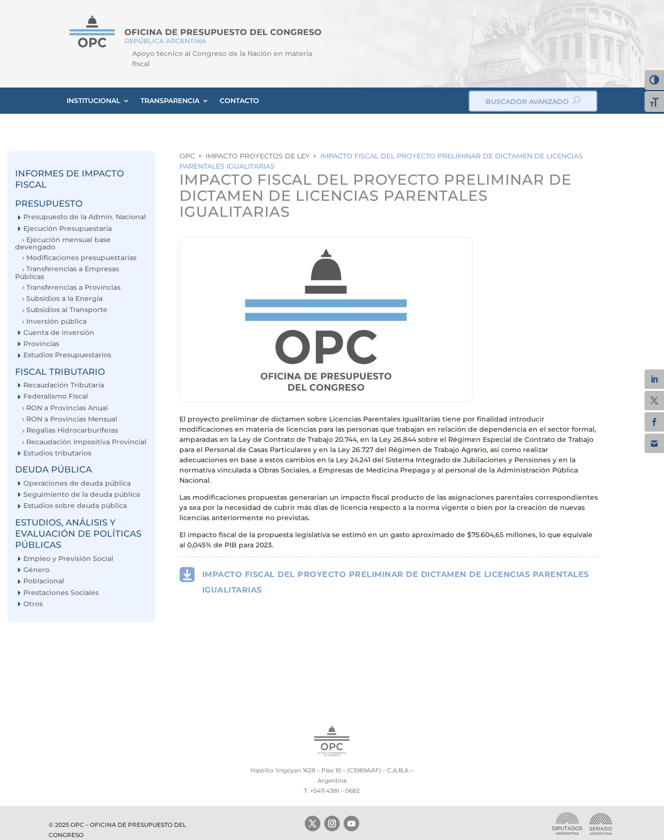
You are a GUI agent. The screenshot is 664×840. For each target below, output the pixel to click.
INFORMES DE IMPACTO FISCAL (69, 179)
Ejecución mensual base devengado (63, 243)
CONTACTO (239, 100)
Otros (33, 604)
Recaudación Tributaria (63, 385)
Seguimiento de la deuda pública (81, 494)
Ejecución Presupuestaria (67, 228)
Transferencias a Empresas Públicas (67, 272)
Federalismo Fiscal (55, 396)
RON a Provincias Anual (67, 408)
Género (36, 570)
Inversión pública (56, 321)
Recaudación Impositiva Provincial (86, 442)
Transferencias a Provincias (73, 287)
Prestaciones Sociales (61, 592)
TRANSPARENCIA (169, 100)
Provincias (41, 344)
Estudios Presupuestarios (67, 355)
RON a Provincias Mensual (71, 419)
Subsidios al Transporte (66, 310)
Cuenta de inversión (58, 332)
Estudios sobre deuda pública (75, 505)
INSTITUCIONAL (93, 100)
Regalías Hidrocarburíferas (72, 430)
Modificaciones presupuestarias (81, 258)
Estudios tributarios (57, 453)
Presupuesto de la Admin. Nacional (84, 217)
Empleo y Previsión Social (68, 558)
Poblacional (43, 581)
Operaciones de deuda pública (77, 483)
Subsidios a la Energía (64, 298)
